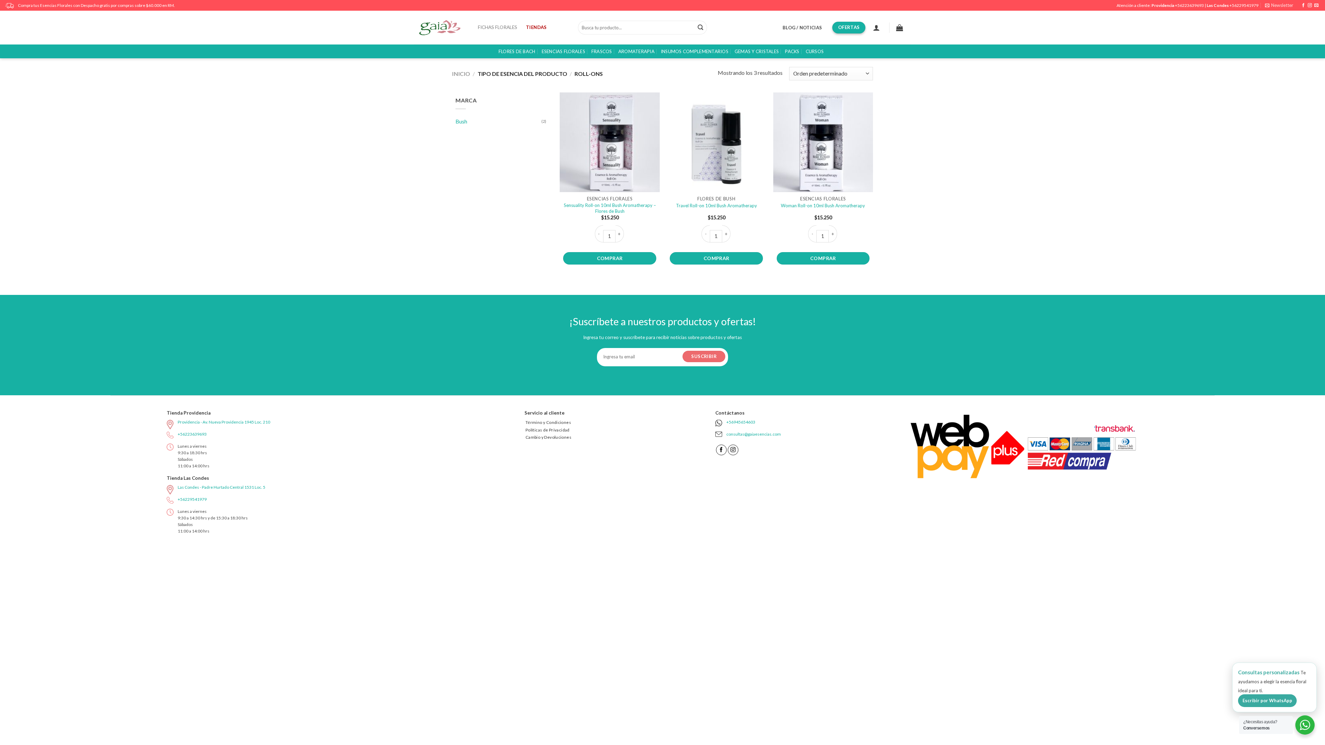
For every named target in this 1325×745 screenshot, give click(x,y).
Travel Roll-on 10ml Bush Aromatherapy (716, 205)
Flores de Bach (517, 51)
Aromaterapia (636, 51)
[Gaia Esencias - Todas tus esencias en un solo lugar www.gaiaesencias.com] (443, 27)
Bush (461, 121)
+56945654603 (740, 422)
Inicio (461, 73)
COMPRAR (610, 258)
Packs (792, 51)
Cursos (815, 51)
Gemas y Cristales (757, 51)
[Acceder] (876, 27)
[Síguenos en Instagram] (1310, 5)
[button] (1279, 5)
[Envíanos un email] (1316, 5)
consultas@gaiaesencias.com (753, 434)
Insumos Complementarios (694, 51)
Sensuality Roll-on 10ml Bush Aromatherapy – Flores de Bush (610, 208)
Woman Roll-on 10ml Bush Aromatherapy (823, 205)
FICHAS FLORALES (497, 27)
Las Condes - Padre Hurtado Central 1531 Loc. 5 (221, 487)
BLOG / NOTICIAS (802, 27)
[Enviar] (700, 27)
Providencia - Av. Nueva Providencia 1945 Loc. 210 (224, 422)
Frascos (601, 51)
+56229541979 (1243, 5)
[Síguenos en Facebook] (1303, 5)
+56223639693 (1189, 5)
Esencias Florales (563, 51)
